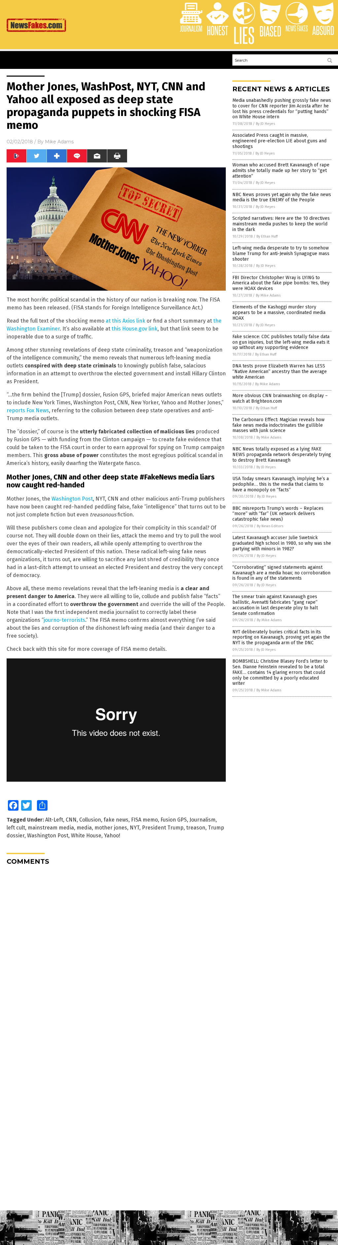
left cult (16, 828)
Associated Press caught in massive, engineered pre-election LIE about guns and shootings (279, 140)
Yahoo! (112, 835)
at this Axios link (125, 321)
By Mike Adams (268, 295)
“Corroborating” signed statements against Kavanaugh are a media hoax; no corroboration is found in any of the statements (281, 573)
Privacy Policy (169, 1232)
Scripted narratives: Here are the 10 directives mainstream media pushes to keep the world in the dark (281, 224)
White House (86, 835)
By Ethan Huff (267, 236)
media (84, 828)
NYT (134, 828)
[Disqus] (116, 952)
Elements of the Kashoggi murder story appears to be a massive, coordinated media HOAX (278, 312)
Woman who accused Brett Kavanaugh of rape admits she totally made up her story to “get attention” (280, 170)
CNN (71, 820)
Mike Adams (59, 142)
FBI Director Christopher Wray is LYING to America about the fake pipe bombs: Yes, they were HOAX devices (280, 283)
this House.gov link (134, 329)
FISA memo (144, 820)
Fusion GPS (173, 820)
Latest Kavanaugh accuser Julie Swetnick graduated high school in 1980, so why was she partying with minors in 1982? (281, 543)
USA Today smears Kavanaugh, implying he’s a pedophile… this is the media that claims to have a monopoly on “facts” (280, 484)
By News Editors (270, 526)
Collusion (90, 820)
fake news (116, 820)
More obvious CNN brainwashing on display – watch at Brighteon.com (280, 398)
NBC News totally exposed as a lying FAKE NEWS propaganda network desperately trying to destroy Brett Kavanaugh (281, 454)
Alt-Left (54, 820)
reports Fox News (28, 410)
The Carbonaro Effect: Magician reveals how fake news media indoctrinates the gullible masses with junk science (278, 425)
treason (195, 828)
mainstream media (51, 828)
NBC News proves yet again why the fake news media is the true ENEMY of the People (281, 197)
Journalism (202, 820)
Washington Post (72, 499)
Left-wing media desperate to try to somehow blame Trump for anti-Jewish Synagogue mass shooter (280, 253)
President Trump (163, 828)
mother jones (110, 828)
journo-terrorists (64, 620)
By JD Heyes (265, 124)
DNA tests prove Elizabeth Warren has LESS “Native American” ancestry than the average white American (279, 371)
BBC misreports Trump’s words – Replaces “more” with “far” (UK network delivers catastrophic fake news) (277, 514)
